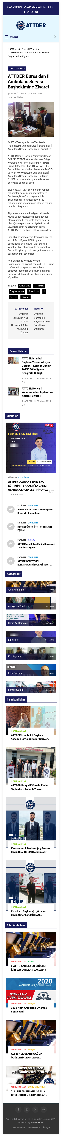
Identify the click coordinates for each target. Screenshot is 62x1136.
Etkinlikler (23, 477)
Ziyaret (25, 297)
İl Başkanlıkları (17, 68)
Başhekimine (17, 291)
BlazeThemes (37, 1122)
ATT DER (28, 378)
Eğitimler (12, 477)
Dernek (31, 962)
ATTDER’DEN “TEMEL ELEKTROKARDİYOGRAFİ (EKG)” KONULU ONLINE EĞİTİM (33, 565)
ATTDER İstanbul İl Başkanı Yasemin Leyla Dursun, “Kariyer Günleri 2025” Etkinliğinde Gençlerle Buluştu (36, 366)
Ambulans (24, 285)
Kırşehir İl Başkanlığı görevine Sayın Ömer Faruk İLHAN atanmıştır (28, 915)
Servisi (13, 297)
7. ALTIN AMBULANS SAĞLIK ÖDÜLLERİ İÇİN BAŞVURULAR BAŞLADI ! (28, 1095)
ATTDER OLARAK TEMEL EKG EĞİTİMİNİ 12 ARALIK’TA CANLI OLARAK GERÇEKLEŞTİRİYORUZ (28, 485)
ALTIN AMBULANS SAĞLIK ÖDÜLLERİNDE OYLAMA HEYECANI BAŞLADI (26, 1057)
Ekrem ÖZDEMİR (18, 93)
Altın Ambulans (18, 962)
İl (44, 291)
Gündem (31, 540)
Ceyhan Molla (18, 1127)
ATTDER (39, 285)
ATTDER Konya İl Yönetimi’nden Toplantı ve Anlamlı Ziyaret (37, 392)
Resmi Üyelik (34, 1127)
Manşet (31, 1004)
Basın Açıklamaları (37, 1087)
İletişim (46, 1127)
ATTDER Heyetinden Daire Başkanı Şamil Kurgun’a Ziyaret (24, 7)
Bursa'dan (33, 291)
